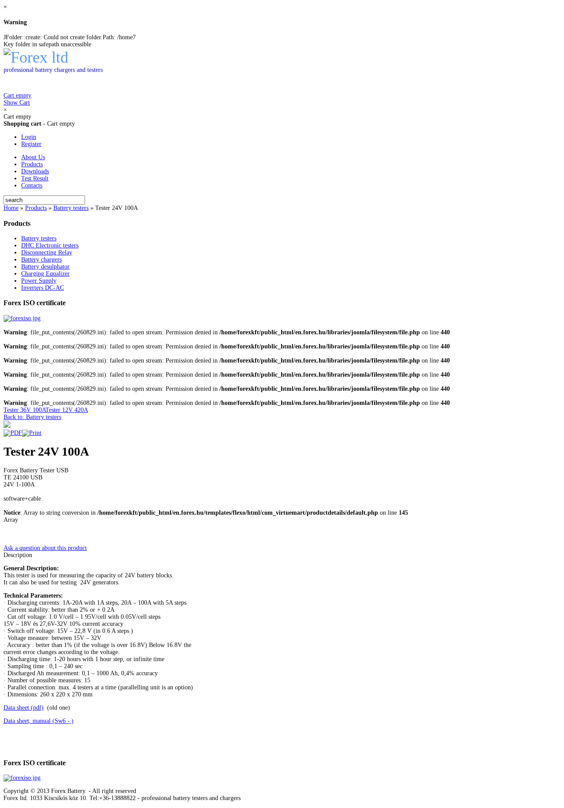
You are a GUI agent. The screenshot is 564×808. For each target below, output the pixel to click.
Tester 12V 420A (66, 410)
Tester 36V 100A (24, 410)
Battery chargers (41, 259)
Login (28, 137)
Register (31, 144)
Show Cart (17, 99)
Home (11, 208)
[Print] (31, 433)
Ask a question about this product (45, 548)
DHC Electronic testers (49, 245)
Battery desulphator (45, 266)
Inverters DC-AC (42, 287)
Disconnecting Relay (46, 252)
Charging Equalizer (45, 273)
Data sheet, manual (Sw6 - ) (39, 721)
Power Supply (38, 280)
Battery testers (71, 208)
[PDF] (13, 433)
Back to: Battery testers (32, 417)
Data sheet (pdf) (24, 707)
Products (36, 208)
